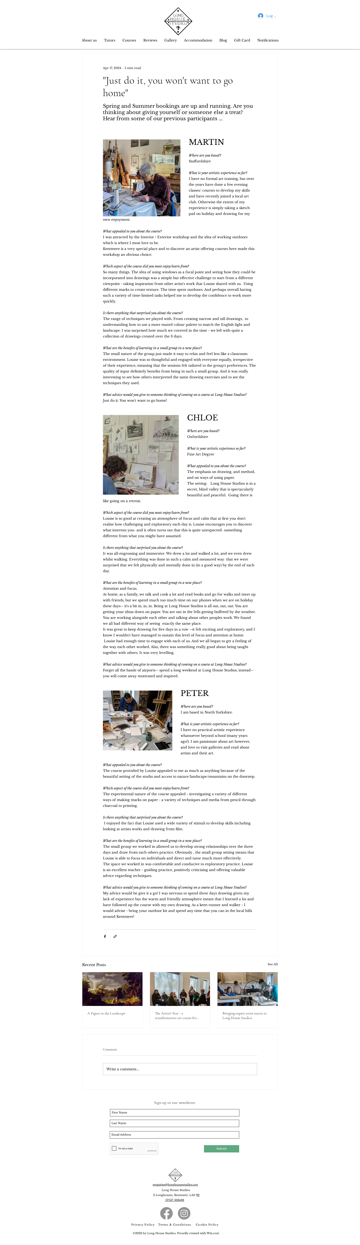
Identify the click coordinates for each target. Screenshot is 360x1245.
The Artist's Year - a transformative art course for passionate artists (175, 1015)
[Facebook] (166, 1213)
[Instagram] (184, 1213)
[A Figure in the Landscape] (112, 989)
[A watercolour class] (248, 989)
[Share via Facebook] (105, 936)
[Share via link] (115, 936)
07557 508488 (174, 1200)
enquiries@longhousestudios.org (175, 1184)
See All (273, 964)
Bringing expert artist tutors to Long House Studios (244, 1015)
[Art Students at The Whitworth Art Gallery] (180, 989)
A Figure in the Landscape (106, 1013)
